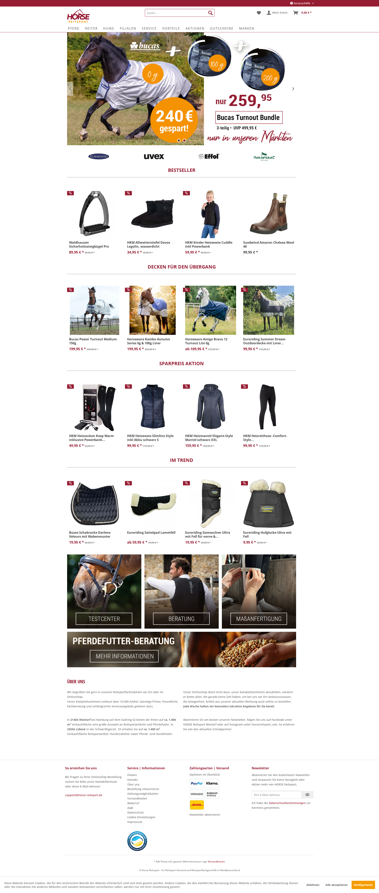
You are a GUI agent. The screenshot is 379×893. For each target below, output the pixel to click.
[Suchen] (210, 13)
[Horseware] (209, 156)
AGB (130, 808)
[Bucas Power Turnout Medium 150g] (94, 310)
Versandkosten (137, 798)
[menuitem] (180, 13)
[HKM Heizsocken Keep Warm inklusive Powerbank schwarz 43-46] (94, 407)
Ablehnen (312, 885)
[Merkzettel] (259, 13)
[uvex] (98, 156)
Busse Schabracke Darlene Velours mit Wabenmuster (90, 534)
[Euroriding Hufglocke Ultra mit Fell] (268, 503)
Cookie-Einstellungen (141, 817)
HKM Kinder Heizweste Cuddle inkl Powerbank (208, 244)
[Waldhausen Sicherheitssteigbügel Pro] (94, 213)
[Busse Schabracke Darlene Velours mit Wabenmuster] (94, 503)
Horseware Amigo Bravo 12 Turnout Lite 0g (206, 341)
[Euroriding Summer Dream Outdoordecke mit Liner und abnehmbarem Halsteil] (268, 310)
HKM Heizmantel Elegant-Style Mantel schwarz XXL (209, 438)
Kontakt (132, 780)
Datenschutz (135, 812)
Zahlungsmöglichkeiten (142, 794)
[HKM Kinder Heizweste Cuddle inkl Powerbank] (210, 213)
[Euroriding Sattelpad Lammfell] (152, 503)
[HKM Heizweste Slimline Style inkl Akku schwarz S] (152, 407)
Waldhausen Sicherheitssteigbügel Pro (89, 244)
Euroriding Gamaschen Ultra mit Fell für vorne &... (207, 534)
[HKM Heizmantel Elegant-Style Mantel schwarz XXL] (210, 407)
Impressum (134, 822)
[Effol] (154, 156)
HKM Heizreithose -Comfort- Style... (265, 438)
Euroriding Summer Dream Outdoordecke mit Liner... (264, 341)
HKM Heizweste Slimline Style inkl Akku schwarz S (150, 438)
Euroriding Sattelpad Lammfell (151, 533)
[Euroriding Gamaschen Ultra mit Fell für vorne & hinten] (210, 503)
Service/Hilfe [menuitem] (302, 3)
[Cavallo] (264, 156)
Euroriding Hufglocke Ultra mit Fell (267, 534)
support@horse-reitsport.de (83, 795)
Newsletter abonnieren (205, 814)
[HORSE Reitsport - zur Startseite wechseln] (78, 16)
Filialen (132, 775)
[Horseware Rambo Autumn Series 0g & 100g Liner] (152, 310)
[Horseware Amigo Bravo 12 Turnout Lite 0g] (210, 310)
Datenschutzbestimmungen (287, 803)
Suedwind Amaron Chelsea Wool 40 (268, 244)
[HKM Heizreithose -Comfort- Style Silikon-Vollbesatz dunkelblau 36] (268, 407)
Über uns (133, 784)
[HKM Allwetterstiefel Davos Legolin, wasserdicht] (152, 213)
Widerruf (133, 803)
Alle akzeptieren (337, 885)
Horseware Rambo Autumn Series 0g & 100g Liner (148, 341)
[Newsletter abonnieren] (307, 795)
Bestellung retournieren (143, 789)
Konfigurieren (363, 885)
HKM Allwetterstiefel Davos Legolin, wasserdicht (148, 244)
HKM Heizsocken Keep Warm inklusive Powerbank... (91, 438)
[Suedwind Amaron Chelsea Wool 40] (268, 213)
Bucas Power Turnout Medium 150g (93, 341)
